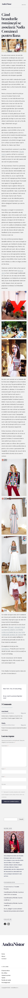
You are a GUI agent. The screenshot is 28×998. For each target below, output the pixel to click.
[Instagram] (8, 990)
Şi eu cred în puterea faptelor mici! (12, 697)
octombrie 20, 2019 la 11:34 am (8, 725)
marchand (5, 711)
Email (3, 776)
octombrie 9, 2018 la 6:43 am (8, 713)
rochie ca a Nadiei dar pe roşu (11, 632)
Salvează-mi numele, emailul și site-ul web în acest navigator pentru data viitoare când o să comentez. (13, 794)
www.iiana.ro (6, 649)
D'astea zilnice (6, 970)
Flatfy (3, 723)
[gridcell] (14, 866)
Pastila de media (6, 980)
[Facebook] (3, 990)
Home (3, 954)
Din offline (4, 973)
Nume (3, 769)
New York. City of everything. (12, 689)
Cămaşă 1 (11, 627)
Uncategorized (6, 982)
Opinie (3, 978)
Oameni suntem (6, 975)
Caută (21, 819)
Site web (4, 784)
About (3, 956)
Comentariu (5, 745)
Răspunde (23, 713)
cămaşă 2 (18, 627)
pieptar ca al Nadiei (16, 630)
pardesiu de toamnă (16, 635)
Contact (4, 958)
